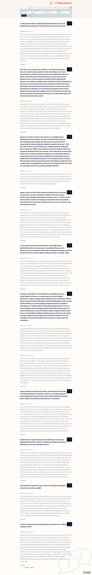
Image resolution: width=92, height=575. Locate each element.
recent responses (47, 7)
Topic (47, 10)
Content (23, 10)
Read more (23, 65)
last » (32, 567)
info (67, 7)
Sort (60, 10)
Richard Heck (23, 31)
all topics (59, 7)
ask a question (34, 7)
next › (28, 567)
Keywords (36, 10)
